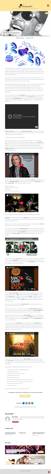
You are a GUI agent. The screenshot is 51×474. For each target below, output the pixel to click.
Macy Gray (20, 392)
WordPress (28, 470)
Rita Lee (30, 392)
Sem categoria (34, 392)
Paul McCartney (25, 392)
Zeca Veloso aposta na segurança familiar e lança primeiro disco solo (10, 433)
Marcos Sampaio (15, 416)
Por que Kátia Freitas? (22, 432)
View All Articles (15, 421)
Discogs (38, 87)
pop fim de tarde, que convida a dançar (22, 316)
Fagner (17, 392)
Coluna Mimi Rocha (12, 392)
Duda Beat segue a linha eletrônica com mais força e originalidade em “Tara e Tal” (39, 433)
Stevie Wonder (40, 392)
